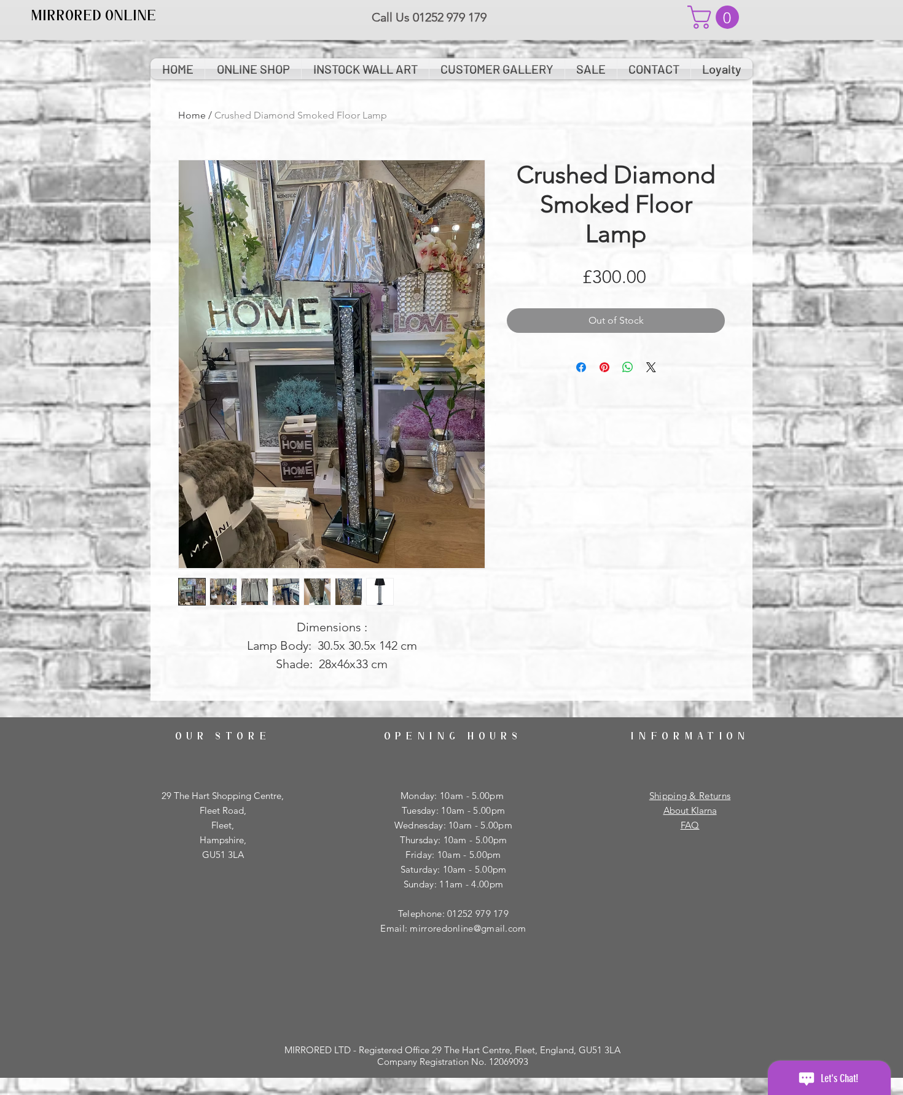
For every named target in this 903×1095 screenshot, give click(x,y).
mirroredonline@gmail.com (468, 928)
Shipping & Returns (689, 795)
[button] (716, 17)
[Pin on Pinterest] (604, 367)
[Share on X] (651, 367)
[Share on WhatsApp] (627, 367)
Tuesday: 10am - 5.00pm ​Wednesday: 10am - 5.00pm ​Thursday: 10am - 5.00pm (453, 825)
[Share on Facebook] (581, 367)
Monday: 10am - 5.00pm (454, 795)
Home (192, 115)
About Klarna (690, 810)
